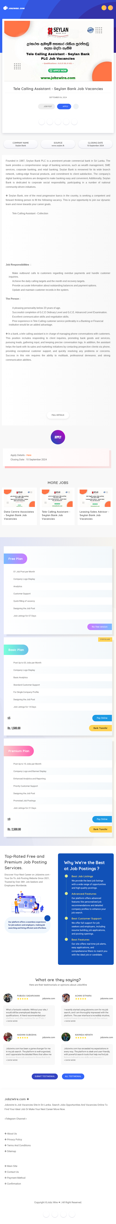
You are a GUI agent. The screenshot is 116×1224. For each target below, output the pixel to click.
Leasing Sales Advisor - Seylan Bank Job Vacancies (94, 515)
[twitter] (50, 122)
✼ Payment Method (15, 1177)
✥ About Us (11, 1133)
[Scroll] (76, 106)
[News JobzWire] (14, 7)
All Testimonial (73, 1076)
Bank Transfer (100, 728)
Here (28, 455)
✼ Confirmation (13, 1183)
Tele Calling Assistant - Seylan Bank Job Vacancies (56, 515)
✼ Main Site (11, 1166)
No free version (99, 626)
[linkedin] (66, 122)
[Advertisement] (58, 237)
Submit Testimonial (45, 1076)
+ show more (12, 1021)
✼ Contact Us (12, 1171)
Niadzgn (68, 1206)
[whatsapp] (74, 122)
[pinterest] (58, 122)
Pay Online (102, 718)
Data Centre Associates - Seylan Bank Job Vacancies (19, 515)
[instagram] (55, 1214)
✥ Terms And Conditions (18, 1145)
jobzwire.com (48, 998)
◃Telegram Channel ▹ (16, 1118)
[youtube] (72, 1214)
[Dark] (104, 7)
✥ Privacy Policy (13, 1139)
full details (58, 415)
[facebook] (42, 122)
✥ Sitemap (10, 1151)
